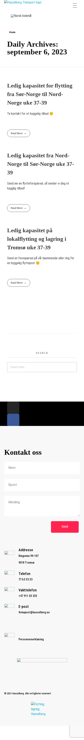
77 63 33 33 (25, 579)
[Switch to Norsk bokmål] (21, 16)
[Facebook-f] (13, 420)
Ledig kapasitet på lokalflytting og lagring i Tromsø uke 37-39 (36, 239)
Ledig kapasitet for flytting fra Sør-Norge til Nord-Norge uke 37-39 (39, 94)
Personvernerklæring (31, 639)
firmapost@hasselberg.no (34, 612)
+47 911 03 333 (28, 595)
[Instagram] (13, 408)
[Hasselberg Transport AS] (24, 5)
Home (12, 32)
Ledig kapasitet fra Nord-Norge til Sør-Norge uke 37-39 (40, 164)
